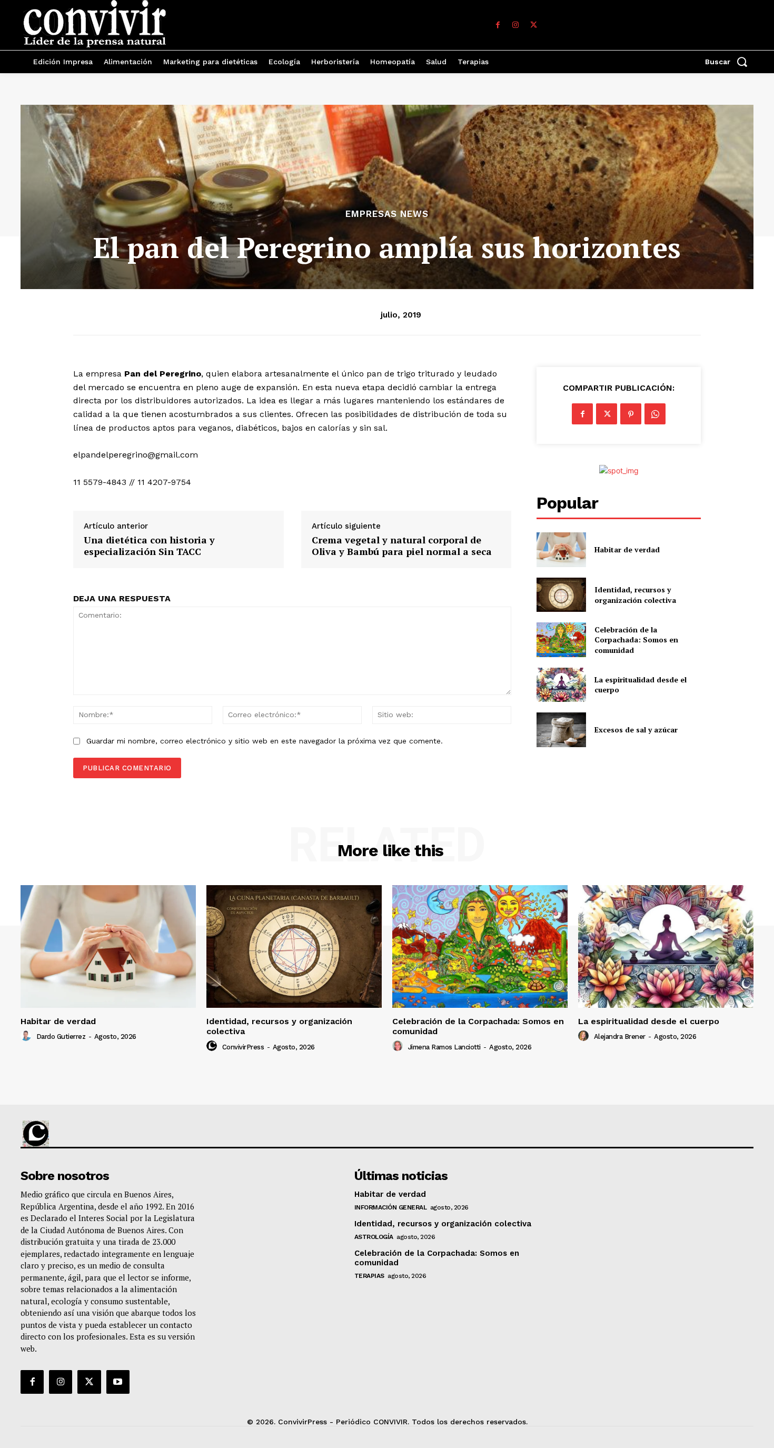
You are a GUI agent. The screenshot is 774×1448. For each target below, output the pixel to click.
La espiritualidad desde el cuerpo (648, 1021)
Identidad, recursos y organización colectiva (635, 594)
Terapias (369, 1276)
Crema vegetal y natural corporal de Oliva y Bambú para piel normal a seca (402, 545)
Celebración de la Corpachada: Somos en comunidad (636, 639)
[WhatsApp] (655, 413)
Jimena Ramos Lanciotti (444, 1047)
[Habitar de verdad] (561, 549)
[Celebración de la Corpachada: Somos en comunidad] (561, 639)
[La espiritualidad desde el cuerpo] (561, 685)
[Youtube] (118, 1381)
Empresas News (387, 214)
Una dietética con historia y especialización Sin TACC (149, 545)
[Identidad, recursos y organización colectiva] (561, 595)
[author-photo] (27, 1036)
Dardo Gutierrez (61, 1036)
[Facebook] (497, 25)
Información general (390, 1207)
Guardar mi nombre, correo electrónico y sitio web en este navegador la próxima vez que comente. (264, 741)
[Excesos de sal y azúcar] (561, 729)
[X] (533, 25)
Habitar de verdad (627, 549)
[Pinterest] (630, 413)
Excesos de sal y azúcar (636, 730)
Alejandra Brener (620, 1036)
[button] (729, 61)
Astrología (373, 1237)
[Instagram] (515, 25)
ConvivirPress (243, 1047)
